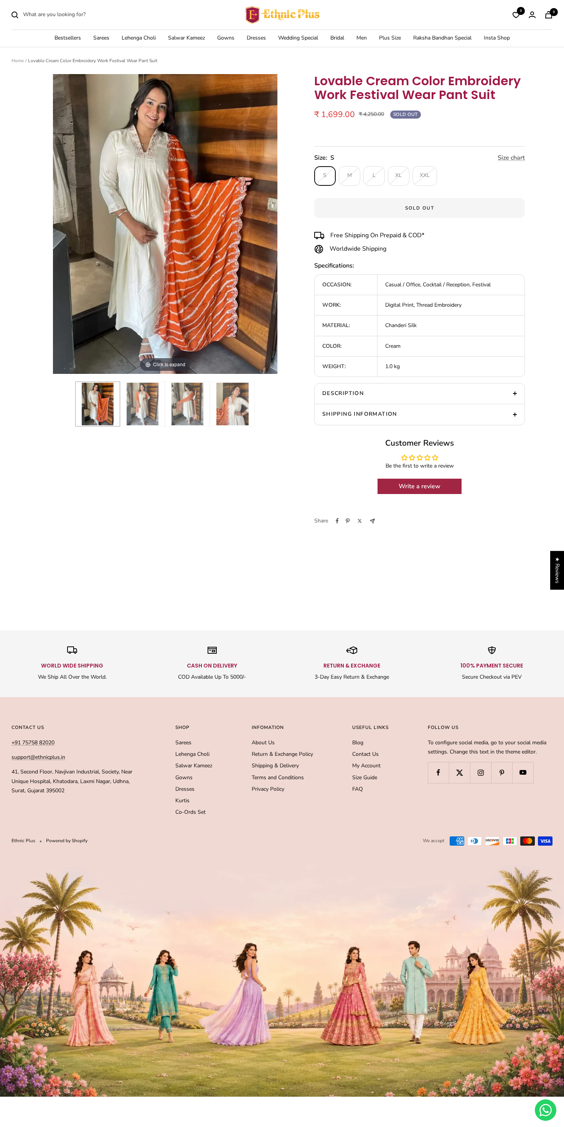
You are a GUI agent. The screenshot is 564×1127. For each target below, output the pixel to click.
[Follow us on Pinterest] (501, 772)
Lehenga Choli (139, 38)
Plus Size (390, 38)
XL (398, 175)
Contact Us (365, 754)
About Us (263, 742)
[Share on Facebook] (337, 521)
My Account (366, 765)
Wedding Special (298, 38)
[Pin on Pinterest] (348, 521)
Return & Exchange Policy (282, 754)
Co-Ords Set (190, 812)
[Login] (532, 15)
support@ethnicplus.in (38, 757)
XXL (425, 175)
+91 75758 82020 (33, 742)
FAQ (357, 789)
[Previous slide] (60, 220)
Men (361, 38)
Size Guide (364, 777)
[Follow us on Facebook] (438, 772)
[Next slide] (269, 220)
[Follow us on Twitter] (459, 772)
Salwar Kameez (186, 38)
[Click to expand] (165, 223)
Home (18, 61)
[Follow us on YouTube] (522, 772)
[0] (516, 15)
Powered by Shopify (66, 841)
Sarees (101, 38)
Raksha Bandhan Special (442, 38)
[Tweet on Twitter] (359, 521)
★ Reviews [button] (557, 570)
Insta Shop (497, 38)
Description (343, 393)
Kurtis (182, 800)
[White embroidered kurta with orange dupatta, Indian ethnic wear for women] (232, 404)
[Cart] (548, 14)
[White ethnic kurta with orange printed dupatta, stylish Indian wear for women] (142, 404)
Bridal (337, 38)
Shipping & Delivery (275, 765)
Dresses (256, 38)
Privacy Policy (268, 789)
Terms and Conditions (278, 777)
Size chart (511, 158)
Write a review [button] (419, 486)
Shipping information (359, 414)
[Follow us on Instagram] (480, 772)
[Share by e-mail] (372, 521)
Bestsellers (67, 38)
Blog (357, 742)
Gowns (225, 38)
